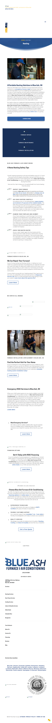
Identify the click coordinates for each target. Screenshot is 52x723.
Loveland (8, 668)
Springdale (26, 670)
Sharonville (9, 670)
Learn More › (11, 409)
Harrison (9, 667)
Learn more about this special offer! (24, 278)
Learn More (13, 282)
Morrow (31, 668)
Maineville (15, 668)
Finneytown (34, 665)
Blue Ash (9, 665)
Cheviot (15, 665)
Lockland (41, 667)
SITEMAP (22, 716)
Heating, (41, 521)
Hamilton (41, 665)
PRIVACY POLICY (31, 716)
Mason (21, 668)
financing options (14, 495)
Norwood (43, 668)
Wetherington (42, 670)
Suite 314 (7, 581)
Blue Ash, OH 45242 (9, 582)
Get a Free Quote (26, 529)
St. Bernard (33, 670)
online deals (15, 464)
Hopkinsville (16, 667)
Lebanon (35, 667)
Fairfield (27, 665)
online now (33, 111)
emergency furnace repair (23, 89)
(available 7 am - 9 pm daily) (34, 514)
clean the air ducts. (21, 193)
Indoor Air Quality (23, 522)
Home (23, 40)
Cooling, (13, 522)
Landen (30, 667)
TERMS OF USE (40, 716)
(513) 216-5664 (9, 9)
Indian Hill (24, 667)
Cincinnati (22, 665)
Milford (25, 668)
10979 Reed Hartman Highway (12, 580)
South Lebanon (17, 670)
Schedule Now (27, 119)
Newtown (36, 668)
